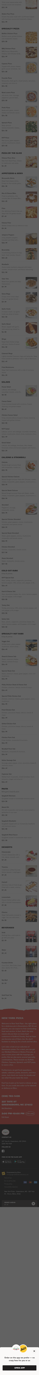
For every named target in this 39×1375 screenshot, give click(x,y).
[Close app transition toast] (34, 1351)
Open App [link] (19, 1368)
